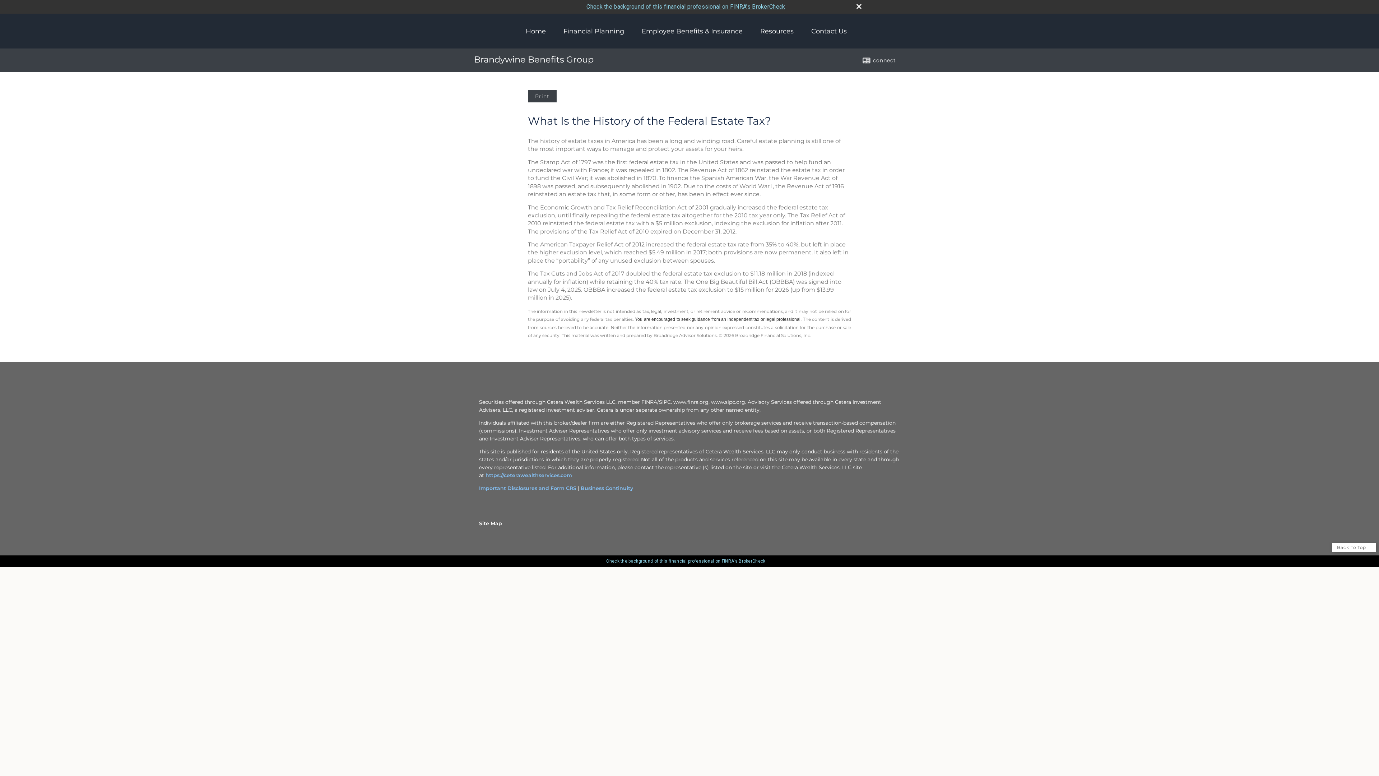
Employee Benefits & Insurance (692, 31)
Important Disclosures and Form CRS (527, 488)
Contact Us (829, 31)
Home (536, 31)
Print (542, 96)
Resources (777, 31)
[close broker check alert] (859, 6)
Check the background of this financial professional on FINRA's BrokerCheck (685, 6)
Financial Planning (593, 31)
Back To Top (1352, 547)
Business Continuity (607, 488)
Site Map (490, 523)
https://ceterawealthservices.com (529, 475)
